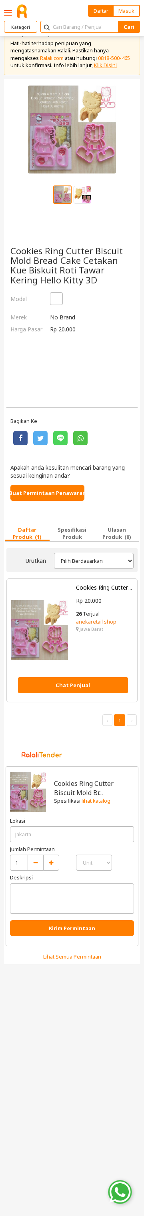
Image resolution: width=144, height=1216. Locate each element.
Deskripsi (21, 877)
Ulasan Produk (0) (116, 533)
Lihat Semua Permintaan (72, 956)
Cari (129, 26)
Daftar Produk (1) (27, 533)
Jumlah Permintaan (32, 849)
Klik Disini (105, 65)
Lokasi (17, 820)
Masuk (126, 10)
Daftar (101, 10)
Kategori (20, 27)
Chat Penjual (73, 685)
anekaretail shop (96, 621)
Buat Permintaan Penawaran (47, 492)
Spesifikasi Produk (72, 533)
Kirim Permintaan (72, 928)
